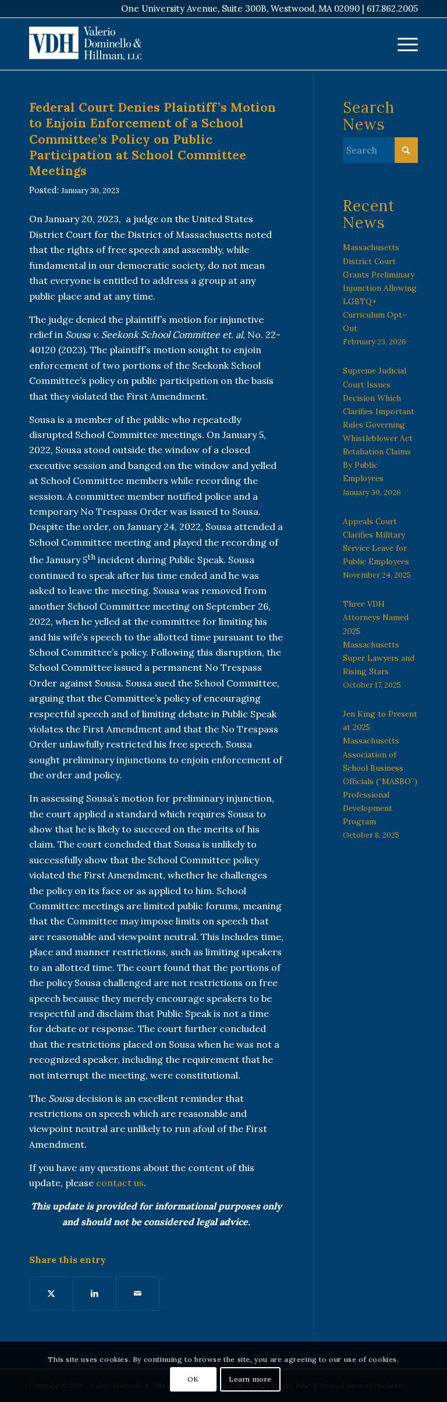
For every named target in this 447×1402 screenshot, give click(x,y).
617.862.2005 (392, 8)
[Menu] (402, 43)
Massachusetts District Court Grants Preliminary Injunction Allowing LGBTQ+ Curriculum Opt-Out (380, 287)
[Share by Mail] (137, 1293)
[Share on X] (51, 1293)
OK (193, 1379)
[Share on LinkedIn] (94, 1293)
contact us (120, 1183)
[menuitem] (402, 43)
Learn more (250, 1379)
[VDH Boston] (85, 43)
